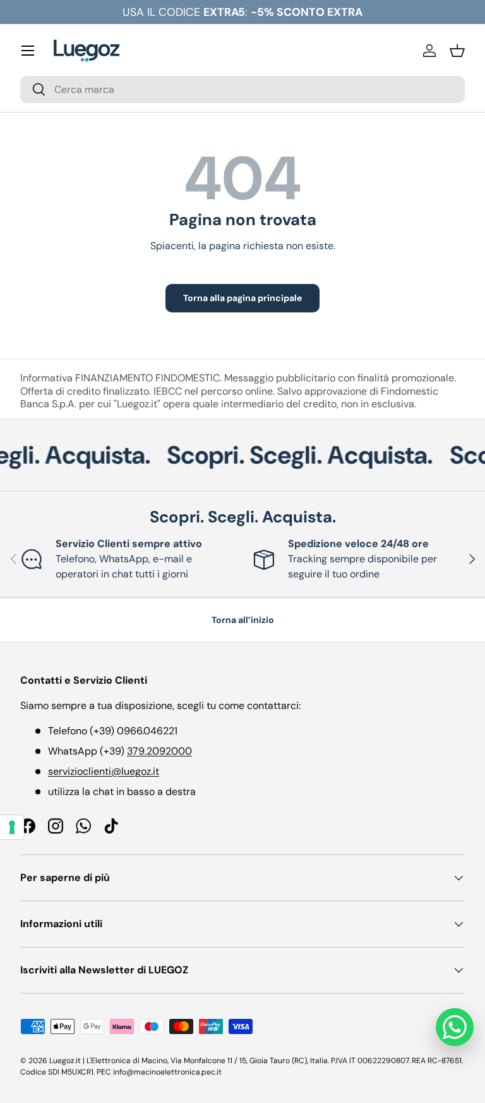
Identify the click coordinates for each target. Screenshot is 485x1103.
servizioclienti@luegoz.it (103, 771)
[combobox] (242, 89)
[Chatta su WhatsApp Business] (455, 1027)
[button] (457, 51)
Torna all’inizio (243, 619)
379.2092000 (159, 751)
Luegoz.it (65, 1061)
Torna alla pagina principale (242, 298)
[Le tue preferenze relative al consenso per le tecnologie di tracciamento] (12, 827)
